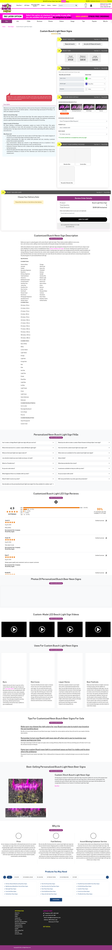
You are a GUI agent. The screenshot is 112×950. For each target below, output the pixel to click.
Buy (6, 21)
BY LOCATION (40, 877)
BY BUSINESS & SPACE (28, 877)
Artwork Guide (18, 933)
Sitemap (17, 932)
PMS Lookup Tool (19, 930)
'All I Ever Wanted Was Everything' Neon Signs (16, 883)
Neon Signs (11, 26)
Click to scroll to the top (56, 238)
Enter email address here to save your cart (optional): (73, 210)
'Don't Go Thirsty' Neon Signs (48, 883)
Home (3, 26)
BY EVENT (75, 877)
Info (17, 21)
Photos (50, 21)
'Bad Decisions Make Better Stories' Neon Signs (17, 886)
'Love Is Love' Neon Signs (84, 891)
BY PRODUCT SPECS (51, 877)
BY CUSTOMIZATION (64, 877)
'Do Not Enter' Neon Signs (12, 894)
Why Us (105, 21)
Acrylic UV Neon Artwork (92, 44)
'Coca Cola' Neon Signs (11, 891)
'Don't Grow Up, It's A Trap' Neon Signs (50, 886)
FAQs (28, 21)
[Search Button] (76, 5)
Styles (42, 5)
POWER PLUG (61, 124)
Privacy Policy (18, 920)
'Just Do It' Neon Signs (83, 888)
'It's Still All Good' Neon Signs (84, 886)
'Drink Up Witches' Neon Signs (49, 891)
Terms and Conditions (20, 923)
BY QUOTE (17, 877)
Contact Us (17, 918)
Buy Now (57, 786)
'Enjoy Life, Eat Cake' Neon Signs (49, 894)
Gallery (49, 5)
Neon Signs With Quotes (35, 5)
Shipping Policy (18, 925)
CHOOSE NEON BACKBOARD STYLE (67, 102)
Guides (54, 5)
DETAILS (67, 1)
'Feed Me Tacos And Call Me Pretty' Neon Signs (88, 883)
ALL (9, 877)
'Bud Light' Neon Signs (11, 888)
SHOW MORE (56, 899)
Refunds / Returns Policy (21, 921)
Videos (61, 21)
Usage (72, 21)
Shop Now (18, 5)
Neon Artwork (70, 44)
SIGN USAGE (61, 131)
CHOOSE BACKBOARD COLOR (66, 118)
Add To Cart (83, 219)
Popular (94, 21)
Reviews (39, 21)
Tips (83, 21)
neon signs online (9, 688)
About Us (17, 913)
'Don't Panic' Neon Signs (47, 888)
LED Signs (26, 5)
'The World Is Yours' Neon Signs (85, 894)
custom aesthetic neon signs (57, 248)
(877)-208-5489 (104, 5)
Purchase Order (19, 926)
